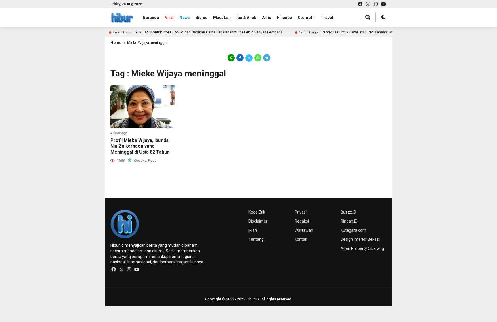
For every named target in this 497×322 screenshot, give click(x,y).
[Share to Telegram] (266, 57)
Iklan (252, 230)
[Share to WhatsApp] (257, 57)
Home (115, 42)
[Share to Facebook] (240, 57)
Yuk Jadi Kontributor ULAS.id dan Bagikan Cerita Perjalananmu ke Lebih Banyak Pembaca (223, 32)
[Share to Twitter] (248, 57)
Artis (266, 17)
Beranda (151, 17)
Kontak (301, 239)
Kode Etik (256, 212)
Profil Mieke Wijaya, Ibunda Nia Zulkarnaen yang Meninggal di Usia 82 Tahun (139, 146)
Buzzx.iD (348, 212)
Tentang (256, 239)
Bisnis (201, 17)
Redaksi (302, 221)
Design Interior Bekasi (360, 239)
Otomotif (306, 17)
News (184, 17)
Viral (169, 17)
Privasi (301, 212)
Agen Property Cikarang (362, 248)
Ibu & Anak (246, 17)
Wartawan (304, 230)
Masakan (222, 17)
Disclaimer (257, 221)
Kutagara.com (353, 230)
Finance (284, 17)
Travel (327, 17)
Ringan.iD (349, 221)
